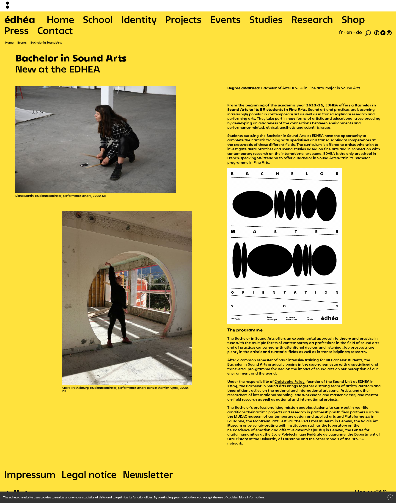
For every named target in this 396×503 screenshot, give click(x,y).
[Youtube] (382, 32)
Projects (183, 19)
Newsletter (148, 474)
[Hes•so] (371, 489)
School (98, 19)
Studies (266, 19)
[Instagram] (389, 32)
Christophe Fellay (290, 381)
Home (60, 19)
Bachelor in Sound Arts (46, 42)
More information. (251, 497)
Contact (55, 30)
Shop (353, 19)
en (349, 32)
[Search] (368, 32)
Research (312, 19)
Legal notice (89, 474)
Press (16, 30)
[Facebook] (376, 32)
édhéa (19, 19)
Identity (139, 19)
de (359, 32)
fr (341, 32)
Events (225, 19)
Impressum (29, 474)
